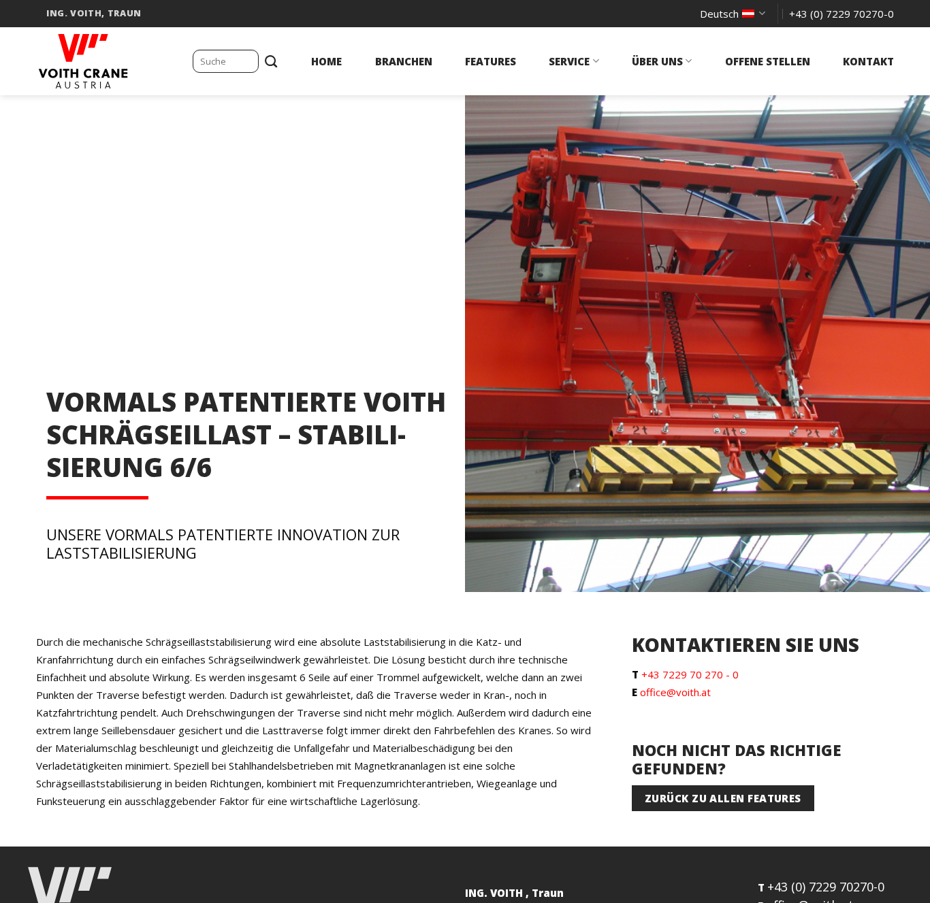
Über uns (657, 61)
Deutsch (719, 13)
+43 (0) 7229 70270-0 (825, 887)
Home (326, 61)
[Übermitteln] (272, 61)
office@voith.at (675, 692)
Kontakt (868, 61)
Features (490, 61)
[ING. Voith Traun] (104, 61)
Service (569, 61)
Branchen (403, 61)
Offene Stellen (767, 61)
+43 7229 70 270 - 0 (690, 674)
